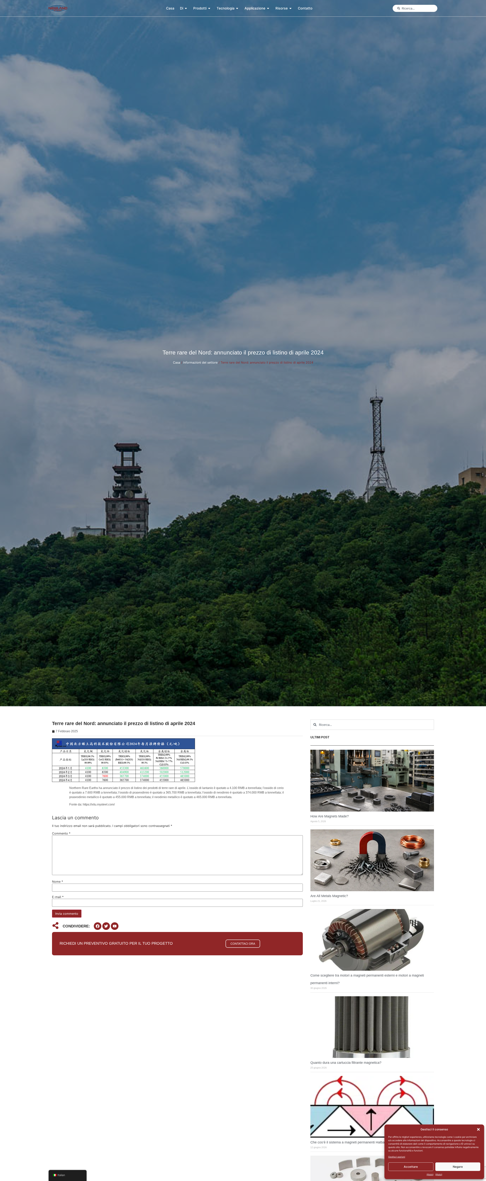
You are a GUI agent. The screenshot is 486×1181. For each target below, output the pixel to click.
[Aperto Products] (209, 8)
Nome (57, 881)
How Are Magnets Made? (329, 816)
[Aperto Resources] (290, 8)
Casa (176, 362)
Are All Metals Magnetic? (329, 896)
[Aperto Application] (268, 8)
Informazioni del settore (200, 362)
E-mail (58, 896)
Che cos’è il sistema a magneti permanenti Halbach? (350, 1142)
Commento (61, 833)
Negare (458, 1166)
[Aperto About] (186, 8)
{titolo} (430, 1174)
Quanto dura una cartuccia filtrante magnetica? (345, 1063)
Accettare (411, 1166)
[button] (478, 1129)
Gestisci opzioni (396, 1156)
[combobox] (415, 8)
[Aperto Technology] (237, 8)
